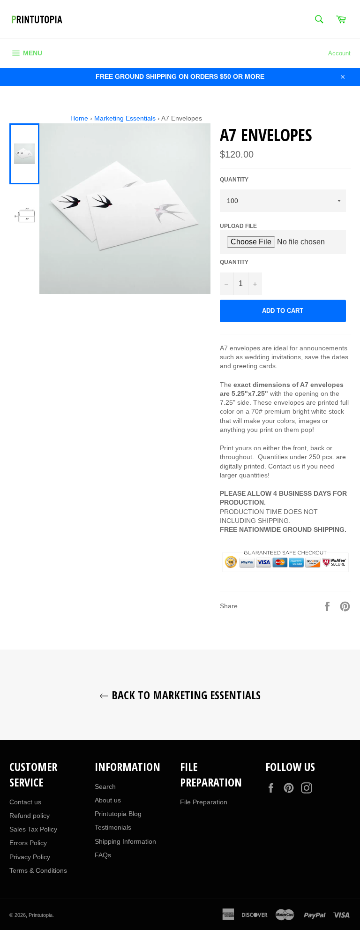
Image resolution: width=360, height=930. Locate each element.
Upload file (238, 226)
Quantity (234, 179)
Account (339, 53)
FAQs (103, 855)
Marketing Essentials (125, 118)
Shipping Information (125, 841)
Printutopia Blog (118, 813)
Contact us (25, 802)
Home (79, 118)
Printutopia (40, 915)
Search (105, 786)
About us (108, 800)
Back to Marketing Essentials (185, 695)
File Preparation (203, 802)
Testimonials (113, 827)
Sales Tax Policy (33, 829)
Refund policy (29, 815)
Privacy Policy (29, 857)
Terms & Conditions (38, 870)
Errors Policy (28, 843)
